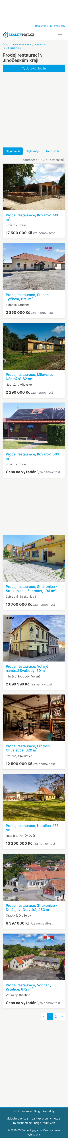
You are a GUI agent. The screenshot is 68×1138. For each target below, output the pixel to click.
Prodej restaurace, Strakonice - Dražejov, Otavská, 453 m (31, 907)
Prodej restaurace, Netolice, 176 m (32, 827)
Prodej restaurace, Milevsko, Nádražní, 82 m (29, 376)
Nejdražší (52, 151)
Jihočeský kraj (13, 47)
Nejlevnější (33, 151)
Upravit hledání (35, 68)
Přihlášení (59, 25)
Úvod (5, 44)
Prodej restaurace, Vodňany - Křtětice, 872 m (30, 987)
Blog (37, 1111)
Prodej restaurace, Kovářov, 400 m (32, 217)
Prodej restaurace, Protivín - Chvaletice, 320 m (29, 748)
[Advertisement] (34, 11)
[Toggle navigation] (60, 34)
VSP (16, 1111)
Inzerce (27, 1111)
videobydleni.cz (17, 1118)
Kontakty (48, 1111)
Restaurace (40, 44)
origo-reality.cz (44, 1123)
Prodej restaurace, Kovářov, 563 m (32, 456)
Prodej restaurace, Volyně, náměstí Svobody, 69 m (27, 668)
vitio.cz (55, 1118)
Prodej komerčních (21, 44)
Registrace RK (43, 25)
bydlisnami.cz (22, 1123)
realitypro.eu (39, 1118)
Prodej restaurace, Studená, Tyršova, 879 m (29, 297)
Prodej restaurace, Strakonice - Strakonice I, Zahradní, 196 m (31, 588)
